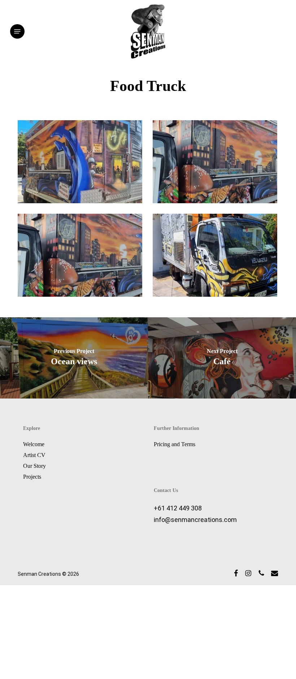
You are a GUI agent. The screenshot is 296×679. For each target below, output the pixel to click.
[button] (17, 31)
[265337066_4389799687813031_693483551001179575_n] (81, 257)
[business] (216, 163)
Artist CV (34, 455)
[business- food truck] (81, 163)
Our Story (34, 466)
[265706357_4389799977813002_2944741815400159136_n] (216, 257)
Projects (32, 477)
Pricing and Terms (174, 444)
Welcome (33, 444)
